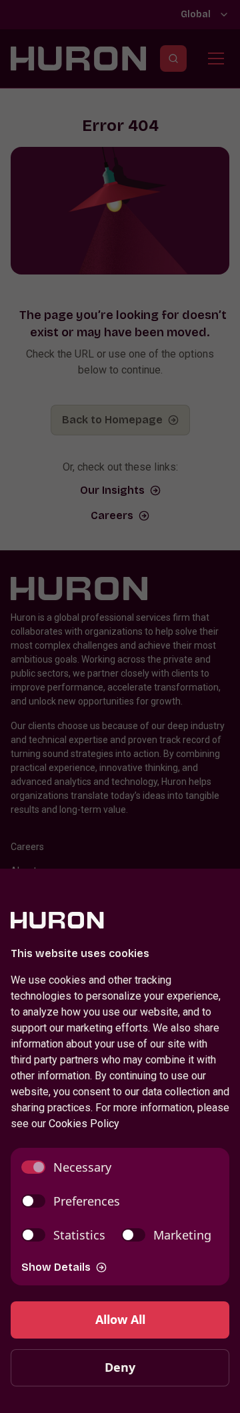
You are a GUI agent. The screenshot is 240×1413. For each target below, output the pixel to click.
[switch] (66, 1167)
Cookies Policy (84, 1123)
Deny (120, 1367)
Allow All (120, 1319)
